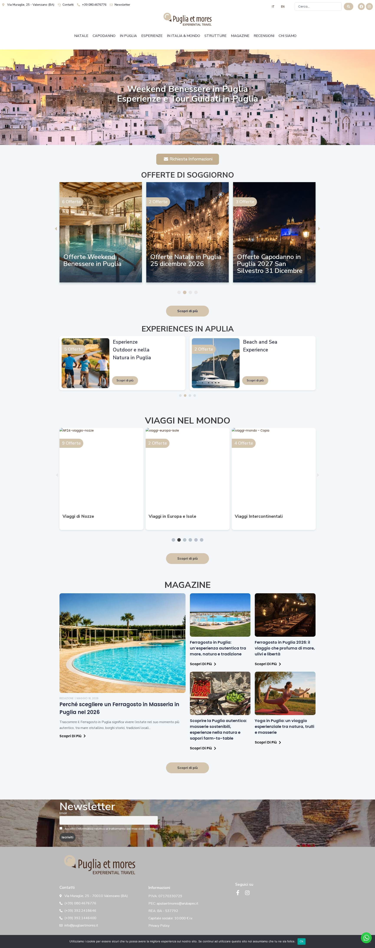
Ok (302, 941)
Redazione (66, 698)
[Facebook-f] (237, 892)
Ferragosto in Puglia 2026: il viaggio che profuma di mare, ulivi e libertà (285, 648)
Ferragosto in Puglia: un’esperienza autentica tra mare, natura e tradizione (218, 648)
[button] (56, 229)
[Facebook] (361, 6)
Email (63, 813)
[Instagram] (369, 6)
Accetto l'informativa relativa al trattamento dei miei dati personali (111, 829)
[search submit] (348, 6)
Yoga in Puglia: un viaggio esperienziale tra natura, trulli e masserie (284, 726)
